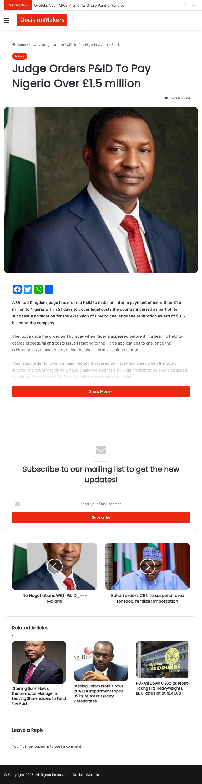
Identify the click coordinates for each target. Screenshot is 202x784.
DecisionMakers (86, 774)
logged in (41, 746)
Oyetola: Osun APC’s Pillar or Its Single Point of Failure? (79, 5)
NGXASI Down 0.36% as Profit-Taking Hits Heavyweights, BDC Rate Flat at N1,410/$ (163, 688)
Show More (99, 391)
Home (20, 45)
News (33, 45)
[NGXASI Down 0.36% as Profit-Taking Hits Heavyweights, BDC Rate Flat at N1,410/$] (163, 659)
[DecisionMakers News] (42, 20)
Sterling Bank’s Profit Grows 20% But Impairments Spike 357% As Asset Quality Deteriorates (99, 694)
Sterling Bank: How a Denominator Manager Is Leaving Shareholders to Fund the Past (39, 696)
